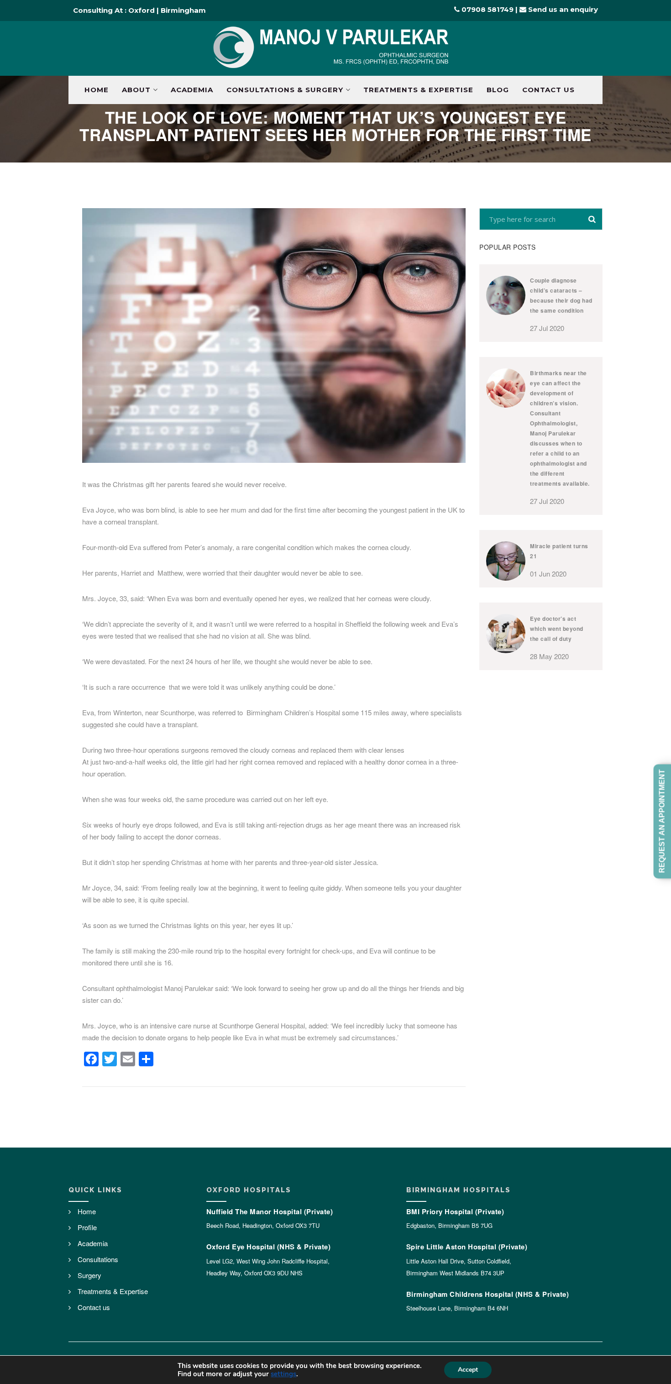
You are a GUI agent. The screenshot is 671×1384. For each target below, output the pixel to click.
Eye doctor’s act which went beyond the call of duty (556, 628)
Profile (87, 1227)
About (136, 89)
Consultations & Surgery (284, 89)
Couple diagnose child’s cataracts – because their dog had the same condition (561, 295)
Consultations (98, 1259)
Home (96, 89)
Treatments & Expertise (418, 89)
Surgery (89, 1275)
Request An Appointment (662, 821)
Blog (498, 89)
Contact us (548, 89)
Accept (468, 1369)
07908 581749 (487, 9)
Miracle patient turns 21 (559, 551)
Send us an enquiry (562, 9)
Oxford (141, 10)
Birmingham (183, 10)
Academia (192, 89)
